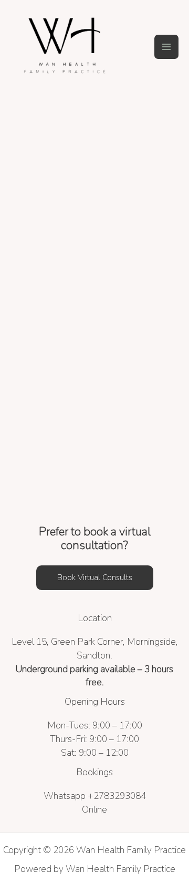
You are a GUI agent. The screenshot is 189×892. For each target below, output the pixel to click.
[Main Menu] (166, 47)
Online (94, 809)
